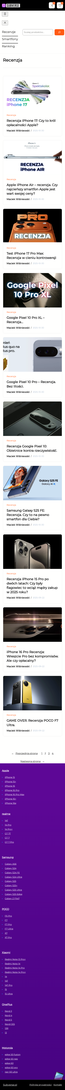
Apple (5, 770)
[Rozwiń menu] (5, 14)
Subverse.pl (10, 1084)
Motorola (7, 1047)
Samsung (8, 857)
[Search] (59, 32)
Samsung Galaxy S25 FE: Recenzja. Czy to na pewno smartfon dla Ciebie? (28, 515)
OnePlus (7, 1004)
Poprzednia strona (24, 753)
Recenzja (11, 115)
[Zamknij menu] (5, 22)
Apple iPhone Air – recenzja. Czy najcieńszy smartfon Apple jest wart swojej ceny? (32, 189)
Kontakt (58, 1085)
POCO (5, 909)
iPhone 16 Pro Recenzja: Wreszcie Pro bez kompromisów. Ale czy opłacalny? (32, 656)
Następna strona (32, 761)
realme (6, 813)
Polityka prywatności (40, 1085)
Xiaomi (6, 952)
